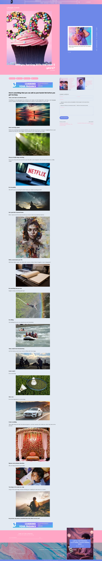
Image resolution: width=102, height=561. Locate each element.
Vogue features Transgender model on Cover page (66, 124)
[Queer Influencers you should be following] (80, 36)
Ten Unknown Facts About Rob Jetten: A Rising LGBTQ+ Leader (89, 83)
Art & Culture (80, 546)
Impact (69, 89)
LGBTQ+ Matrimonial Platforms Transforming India (80, 542)
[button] (88, 2)
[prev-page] (68, 52)
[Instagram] (56, 555)
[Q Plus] (12, 2)
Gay (86, 86)
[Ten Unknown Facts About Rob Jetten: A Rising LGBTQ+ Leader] (81, 83)
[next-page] (70, 52)
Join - (40, 537)
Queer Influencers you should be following (80, 46)
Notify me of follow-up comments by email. (68, 105)
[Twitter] (61, 555)
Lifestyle (10, 7)
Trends (16, 7)
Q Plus (53, 70)
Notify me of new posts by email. (82, 105)
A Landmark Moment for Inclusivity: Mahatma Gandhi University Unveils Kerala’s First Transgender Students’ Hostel (71, 83)
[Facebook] (54, 555)
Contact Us (38, 0)
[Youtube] (63, 555)
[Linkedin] (58, 555)
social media (71, 47)
